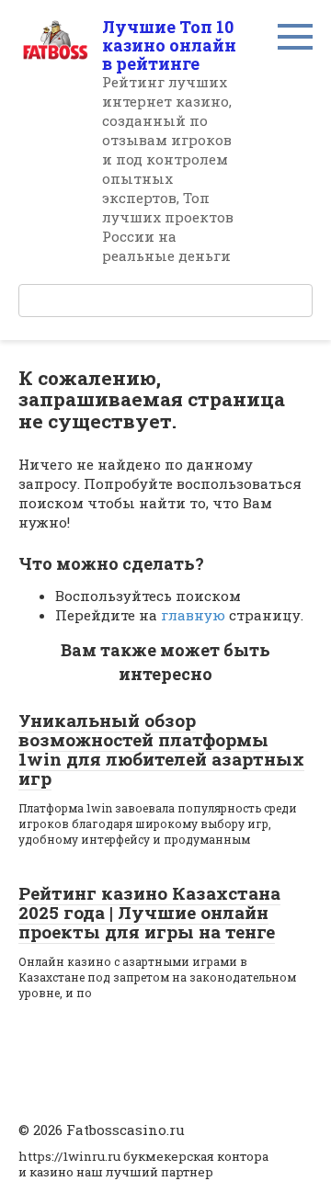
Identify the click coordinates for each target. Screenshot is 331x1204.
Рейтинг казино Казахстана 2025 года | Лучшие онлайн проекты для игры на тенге (149, 912)
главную (193, 615)
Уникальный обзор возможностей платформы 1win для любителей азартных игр (161, 749)
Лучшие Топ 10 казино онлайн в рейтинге (169, 45)
